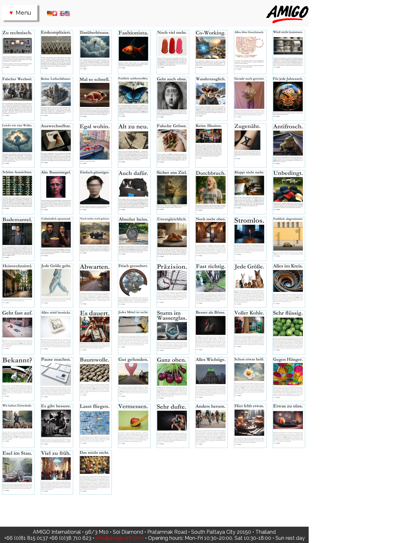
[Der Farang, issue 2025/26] (95, 146)
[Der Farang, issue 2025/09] (134, 239)
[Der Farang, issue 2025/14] (250, 192)
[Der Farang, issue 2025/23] (211, 146)
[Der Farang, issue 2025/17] (134, 192)
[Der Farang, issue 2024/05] (57, 426)
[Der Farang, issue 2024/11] (134, 379)
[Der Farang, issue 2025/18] (95, 192)
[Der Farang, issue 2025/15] (211, 192)
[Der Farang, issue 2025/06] (250, 239)
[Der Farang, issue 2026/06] (173, 99)
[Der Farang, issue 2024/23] (289, 286)
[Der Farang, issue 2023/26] (250, 426)
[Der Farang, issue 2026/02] (18, 146)
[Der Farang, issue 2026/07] (134, 99)
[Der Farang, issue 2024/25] (211, 286)
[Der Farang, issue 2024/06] (18, 426)
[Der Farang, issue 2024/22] (18, 332)
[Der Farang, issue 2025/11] (57, 239)
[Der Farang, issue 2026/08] (95, 99)
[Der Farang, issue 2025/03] (57, 286)
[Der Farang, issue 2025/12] (18, 239)
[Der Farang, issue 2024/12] (95, 379)
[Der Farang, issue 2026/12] (250, 52)
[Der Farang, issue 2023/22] (95, 473)
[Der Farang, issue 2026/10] (18, 99)
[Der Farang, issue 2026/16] (95, 52)
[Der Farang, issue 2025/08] (173, 239)
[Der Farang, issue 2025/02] (95, 286)
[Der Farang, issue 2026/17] (57, 52)
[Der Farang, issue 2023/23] (57, 473)
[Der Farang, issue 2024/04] (95, 426)
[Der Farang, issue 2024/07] (289, 379)
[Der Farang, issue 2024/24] (250, 286)
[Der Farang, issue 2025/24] (173, 146)
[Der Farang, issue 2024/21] (57, 332)
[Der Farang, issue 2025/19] (57, 192)
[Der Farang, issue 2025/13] (289, 192)
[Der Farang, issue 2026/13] (211, 52)
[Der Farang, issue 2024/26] (173, 286)
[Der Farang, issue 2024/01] (211, 426)
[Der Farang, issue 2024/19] (134, 332)
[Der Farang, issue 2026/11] (289, 52)
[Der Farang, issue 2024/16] (250, 332)
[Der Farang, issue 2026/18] (18, 52)
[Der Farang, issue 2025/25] (134, 146)
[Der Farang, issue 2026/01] (57, 146)
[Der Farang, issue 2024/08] (250, 379)
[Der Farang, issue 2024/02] (173, 426)
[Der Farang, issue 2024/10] (173, 379)
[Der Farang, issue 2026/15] (134, 52)
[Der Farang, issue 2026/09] (57, 99)
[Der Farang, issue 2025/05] (289, 239)
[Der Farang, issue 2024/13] (57, 379)
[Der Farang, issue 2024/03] (134, 426)
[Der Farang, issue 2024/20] (95, 332)
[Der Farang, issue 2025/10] (95, 239)
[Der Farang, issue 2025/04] (18, 286)
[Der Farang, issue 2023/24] (18, 473)
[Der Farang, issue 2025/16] (173, 192)
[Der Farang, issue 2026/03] (289, 99)
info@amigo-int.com (120, 538)
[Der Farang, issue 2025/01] (134, 286)
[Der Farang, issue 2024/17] (211, 332)
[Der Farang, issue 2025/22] (250, 146)
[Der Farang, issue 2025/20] (18, 192)
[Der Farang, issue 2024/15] (289, 332)
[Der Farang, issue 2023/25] (289, 426)
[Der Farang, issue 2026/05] (211, 99)
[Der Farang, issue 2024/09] (211, 379)
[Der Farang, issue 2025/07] (211, 239)
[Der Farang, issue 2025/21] (289, 146)
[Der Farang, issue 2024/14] (18, 379)
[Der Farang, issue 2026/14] (173, 52)
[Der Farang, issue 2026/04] (250, 99)
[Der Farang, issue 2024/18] (173, 332)
